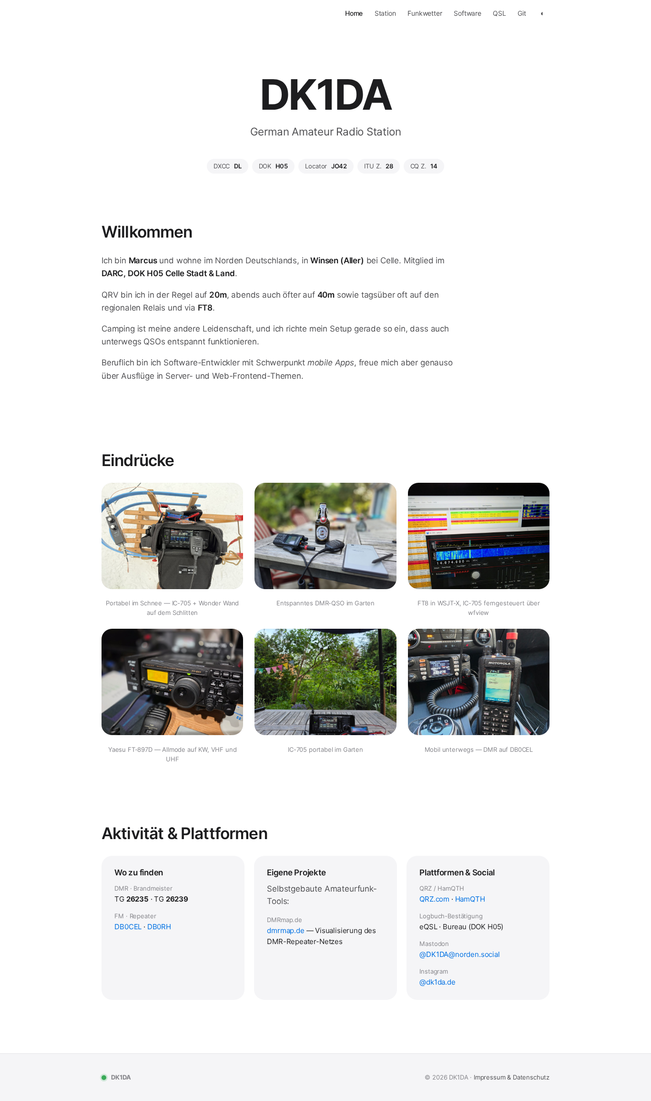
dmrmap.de (285, 930)
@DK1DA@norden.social (459, 954)
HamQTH (470, 899)
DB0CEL (128, 926)
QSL (499, 13)
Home (354, 13)
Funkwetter (424, 13)
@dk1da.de (437, 982)
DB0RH (159, 926)
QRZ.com (434, 899)
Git (522, 13)
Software (467, 13)
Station (385, 13)
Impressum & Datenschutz (511, 1077)
